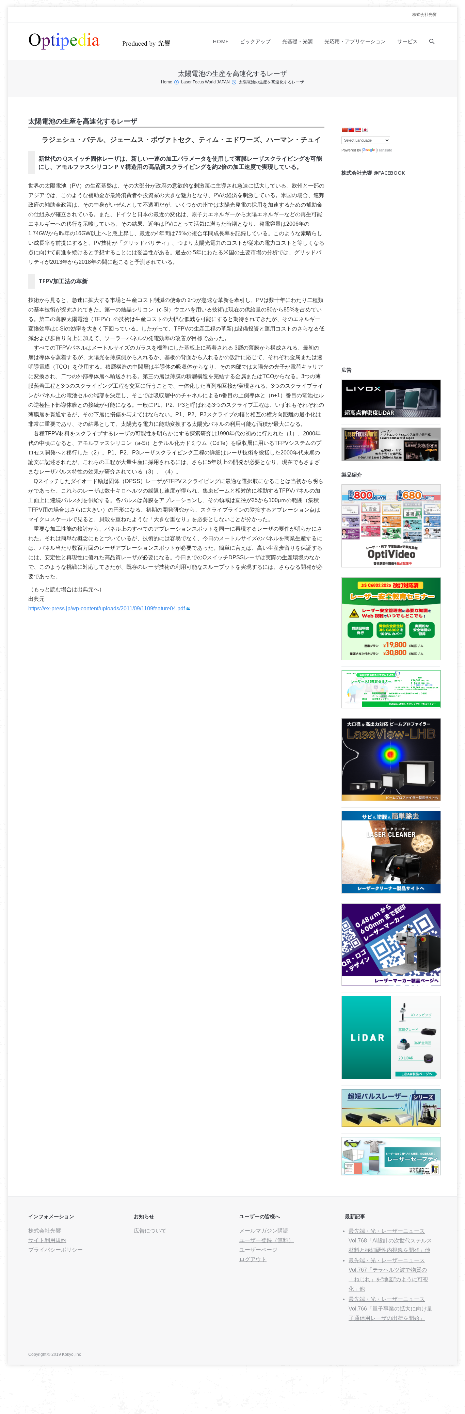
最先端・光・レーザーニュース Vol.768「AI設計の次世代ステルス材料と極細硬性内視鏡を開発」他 (390, 1240)
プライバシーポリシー (55, 1250)
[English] (358, 129)
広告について (150, 1231)
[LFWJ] (391, 459)
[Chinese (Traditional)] (351, 129)
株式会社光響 (424, 14)
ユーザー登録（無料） (266, 1240)
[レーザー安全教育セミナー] (391, 658)
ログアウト (253, 1259)
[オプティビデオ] (391, 565)
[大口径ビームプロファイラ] (391, 799)
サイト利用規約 (47, 1240)
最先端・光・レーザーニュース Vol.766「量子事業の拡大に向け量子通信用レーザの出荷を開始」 (390, 1308)
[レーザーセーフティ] (391, 1173)
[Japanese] (365, 129)
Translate (384, 150)
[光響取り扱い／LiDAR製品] (391, 1077)
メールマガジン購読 (263, 1231)
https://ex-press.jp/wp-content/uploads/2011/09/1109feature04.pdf (106, 608)
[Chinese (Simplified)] (344, 129)
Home (166, 82)
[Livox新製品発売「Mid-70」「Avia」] (391, 416)
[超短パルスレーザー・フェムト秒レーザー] (391, 1125)
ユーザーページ (258, 1250)
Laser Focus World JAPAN (205, 82)
